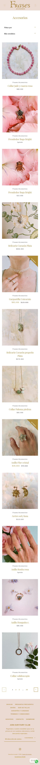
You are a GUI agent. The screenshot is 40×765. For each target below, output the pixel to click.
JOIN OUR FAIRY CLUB (20, 725)
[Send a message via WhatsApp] (36, 761)
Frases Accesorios (26, 754)
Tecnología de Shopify (20, 756)
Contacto (20, 719)
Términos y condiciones (20, 714)
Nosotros (9, 719)
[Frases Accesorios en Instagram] (20, 749)
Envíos (13, 707)
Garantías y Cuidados (20, 711)
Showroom (30, 719)
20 (27, 689)
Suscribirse (29, 737)
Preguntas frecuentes (24, 704)
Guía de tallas (24, 707)
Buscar (10, 704)
